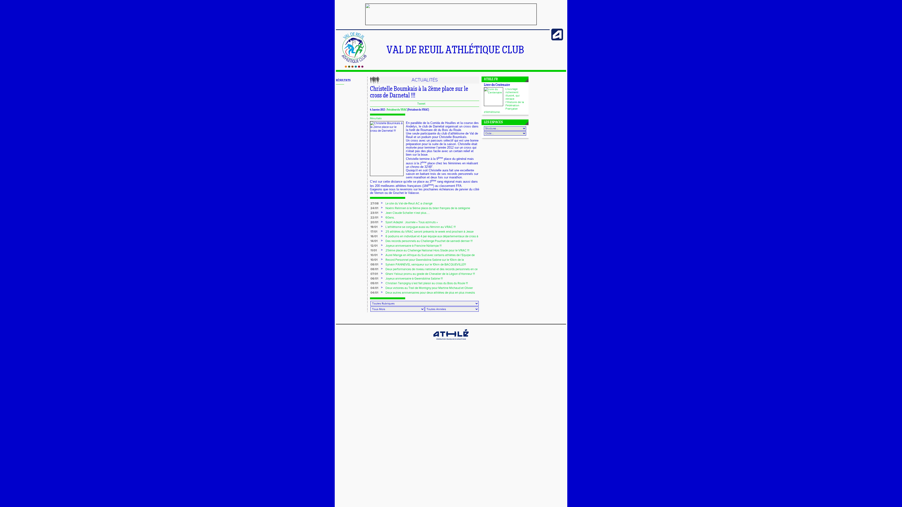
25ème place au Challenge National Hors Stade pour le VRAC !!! (427, 250)
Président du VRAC (397, 109)
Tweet (421, 104)
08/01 (374, 264)
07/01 (374, 274)
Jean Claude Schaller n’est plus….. (407, 213)
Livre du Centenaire (497, 85)
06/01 (374, 278)
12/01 (373, 246)
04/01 (374, 288)
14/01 (373, 241)
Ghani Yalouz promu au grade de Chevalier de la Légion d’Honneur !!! (430, 274)
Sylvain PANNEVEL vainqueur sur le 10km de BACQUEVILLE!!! (425, 264)
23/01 (374, 213)
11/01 (373, 250)
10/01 (373, 255)
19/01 (373, 227)
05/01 (374, 283)
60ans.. (390, 217)
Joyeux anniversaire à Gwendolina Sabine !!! (414, 278)
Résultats (376, 118)
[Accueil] (354, 67)
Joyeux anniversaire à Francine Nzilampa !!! (413, 246)
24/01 (374, 208)
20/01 (374, 222)
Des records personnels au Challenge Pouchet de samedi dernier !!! (429, 241)
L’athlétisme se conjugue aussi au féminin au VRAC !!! (420, 227)
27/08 (374, 203)
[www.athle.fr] (557, 39)
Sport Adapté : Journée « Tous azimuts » (411, 222)
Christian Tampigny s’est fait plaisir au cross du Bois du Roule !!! (426, 283)
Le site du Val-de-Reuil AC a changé (408, 203)
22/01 (374, 217)
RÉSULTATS (343, 80)
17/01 (373, 232)
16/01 (373, 236)
